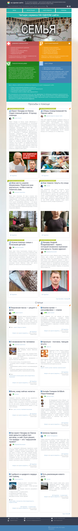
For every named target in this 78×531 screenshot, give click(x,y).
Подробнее (14, 175)
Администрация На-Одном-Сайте (54, 116)
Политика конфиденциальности (33, 520)
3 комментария (32, 506)
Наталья (17, 394)
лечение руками (20, 375)
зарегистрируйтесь (23, 333)
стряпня (47, 367)
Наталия (48, 185)
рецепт (15, 327)
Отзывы (31, 6)
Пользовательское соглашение (33, 518)
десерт (50, 367)
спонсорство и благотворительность (25, 501)
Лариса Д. (48, 346)
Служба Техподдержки (51, 435)
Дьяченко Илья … (50, 396)
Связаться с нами (14, 518)
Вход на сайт (38, 95)
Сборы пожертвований (13, 6)
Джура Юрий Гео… (19, 479)
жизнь (10, 501)
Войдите (15, 333)
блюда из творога (22, 327)
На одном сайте (17, 3)
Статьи (20, 6)
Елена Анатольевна (19, 247)
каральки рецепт (62, 367)
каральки (55, 367)
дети (15, 409)
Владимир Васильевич (51, 251)
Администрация (13, 520)
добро (14, 501)
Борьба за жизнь (13, 502)
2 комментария (63, 495)
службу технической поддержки (25, 98)
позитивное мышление (26, 409)
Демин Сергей (17, 118)
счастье (18, 409)
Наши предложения (58, 520)
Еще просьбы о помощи (62, 298)
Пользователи (26, 6)
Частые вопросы (41, 6)
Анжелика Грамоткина (19, 192)
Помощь (35, 6)
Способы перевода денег (59, 518)
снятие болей (12, 375)
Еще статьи (66, 513)
